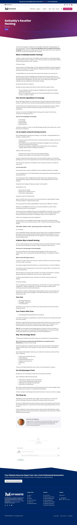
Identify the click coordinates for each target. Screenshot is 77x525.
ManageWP (33, 292)
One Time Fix (47, 495)
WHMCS (47, 67)
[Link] (35, 455)
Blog (54, 9)
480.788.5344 (9, 4)
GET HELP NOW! (67, 8)
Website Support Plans (49, 497)
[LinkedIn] (69, 4)
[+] (38, 455)
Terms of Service (63, 515)
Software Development (50, 505)
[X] (71, 4)
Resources (31, 501)
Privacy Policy (56, 515)
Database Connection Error (25, 361)
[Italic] (24, 455)
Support (38, 9)
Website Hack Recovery (50, 501)
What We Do (32, 9)
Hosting (6, 29)
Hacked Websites (23, 358)
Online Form (62, 495)
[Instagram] (67, 4)
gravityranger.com (36, 425)
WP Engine (26, 257)
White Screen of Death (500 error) (27, 356)
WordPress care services (16, 500)
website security (52, 179)
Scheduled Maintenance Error (26, 359)
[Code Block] (33, 455)
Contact (57, 9)
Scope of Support (32, 500)
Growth (44, 9)
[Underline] (25, 455)
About (50, 9)
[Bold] (22, 455)
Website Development (49, 503)
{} (36, 455)
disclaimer (45, 1)
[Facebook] (64, 4)
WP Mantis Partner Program (23, 412)
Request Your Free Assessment (13, 481)
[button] (61, 9)
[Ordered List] (29, 455)
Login (58, 448)
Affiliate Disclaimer (33, 503)
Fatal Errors (22, 362)
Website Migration (49, 500)
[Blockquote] (32, 455)
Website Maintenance (49, 498)
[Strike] (27, 455)
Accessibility (70, 515)
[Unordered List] (30, 455)
